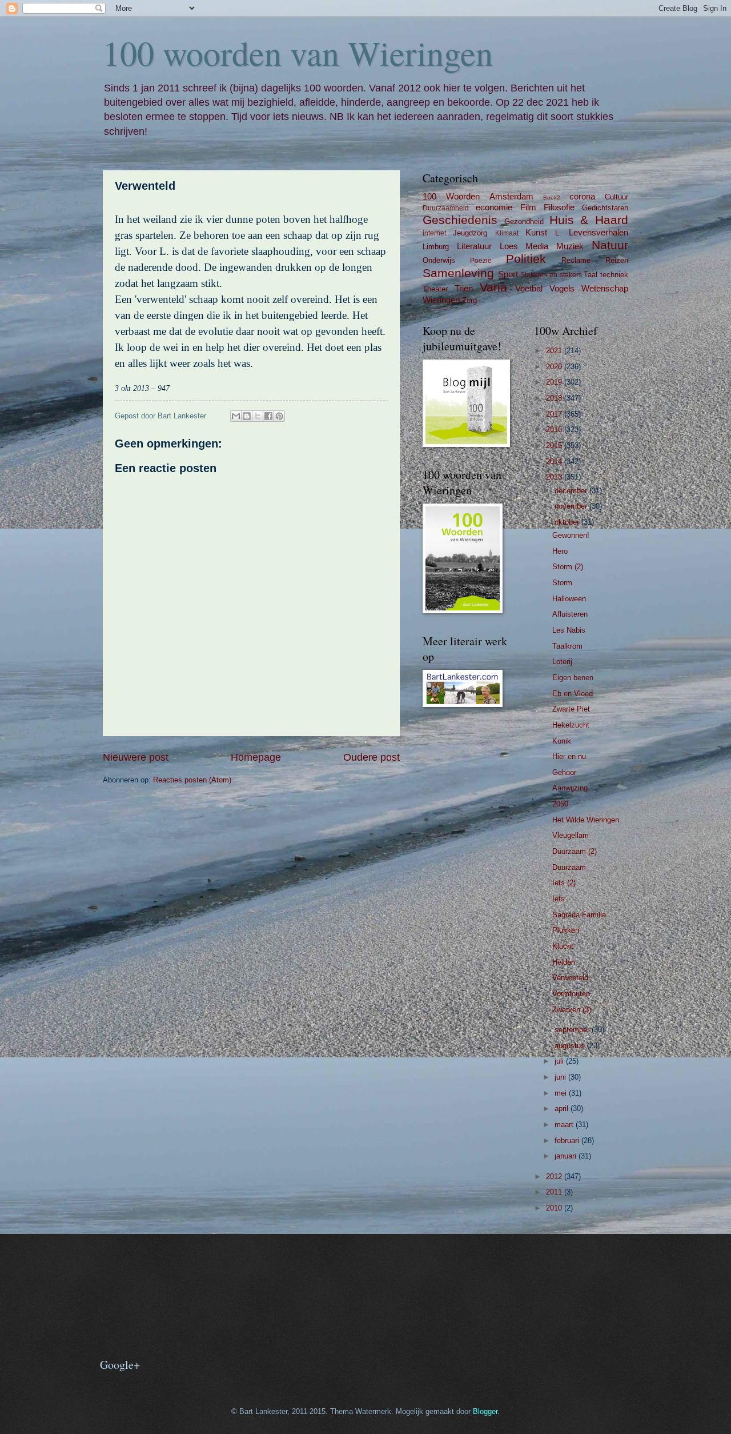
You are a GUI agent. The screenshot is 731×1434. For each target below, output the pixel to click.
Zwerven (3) (571, 1009)
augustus (571, 1045)
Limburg (436, 246)
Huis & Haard (589, 219)
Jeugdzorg (470, 233)
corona (582, 196)
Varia (493, 287)
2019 (555, 382)
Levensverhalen (598, 232)
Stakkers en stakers (550, 274)
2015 (555, 445)
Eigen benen (572, 677)
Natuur (610, 244)
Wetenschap (604, 288)
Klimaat (507, 233)
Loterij (562, 661)
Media (536, 246)
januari (567, 1156)
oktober (568, 522)
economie (494, 207)
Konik (561, 741)
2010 (555, 1208)
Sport (508, 274)
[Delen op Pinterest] (279, 416)
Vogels (562, 288)
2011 (555, 1192)
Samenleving (458, 272)
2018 (555, 398)
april (563, 1108)
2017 (555, 414)
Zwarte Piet (571, 709)
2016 (555, 429)
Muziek (570, 246)
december (572, 490)
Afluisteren (570, 614)
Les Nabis (568, 630)
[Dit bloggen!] (246, 416)
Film (528, 207)
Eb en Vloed (572, 693)
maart (565, 1124)
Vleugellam (570, 835)
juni (561, 1077)
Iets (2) (564, 882)
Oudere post (371, 757)
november (572, 506)
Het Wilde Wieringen (585, 820)
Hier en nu (569, 756)
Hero (560, 551)
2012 (555, 1176)
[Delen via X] (257, 416)
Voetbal (529, 288)
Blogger (485, 1411)
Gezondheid (524, 221)
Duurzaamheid (446, 208)
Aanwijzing (570, 788)
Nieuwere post (135, 757)
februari (568, 1140)
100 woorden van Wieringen (298, 52)
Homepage (256, 757)
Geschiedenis (460, 219)
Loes (509, 246)
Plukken (565, 930)
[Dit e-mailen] (236, 416)
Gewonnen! (570, 535)
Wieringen (441, 300)
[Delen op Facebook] (268, 416)
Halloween (569, 598)
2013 (555, 477)
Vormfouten (571, 993)
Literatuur (474, 246)
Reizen (616, 260)
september (573, 1029)
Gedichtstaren (605, 207)
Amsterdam (511, 196)
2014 (555, 461)
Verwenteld (570, 977)
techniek (614, 274)
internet (434, 233)
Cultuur (616, 197)
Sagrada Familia (579, 914)
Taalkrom (567, 646)
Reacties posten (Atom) (192, 780)
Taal (590, 274)
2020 (555, 366)
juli (560, 1061)
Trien (464, 288)
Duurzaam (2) (574, 851)
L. (558, 233)
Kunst (536, 232)
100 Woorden (451, 196)
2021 (555, 350)
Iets (558, 898)
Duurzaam (569, 867)
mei (562, 1093)
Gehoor (564, 772)
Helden (563, 962)
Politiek (526, 258)
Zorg (469, 300)
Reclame (576, 260)
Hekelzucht (570, 725)
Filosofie (559, 207)
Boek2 (551, 197)
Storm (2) (567, 566)
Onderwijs (439, 260)
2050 (560, 804)
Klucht (562, 946)
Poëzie (481, 260)
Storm (562, 582)
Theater (435, 289)
